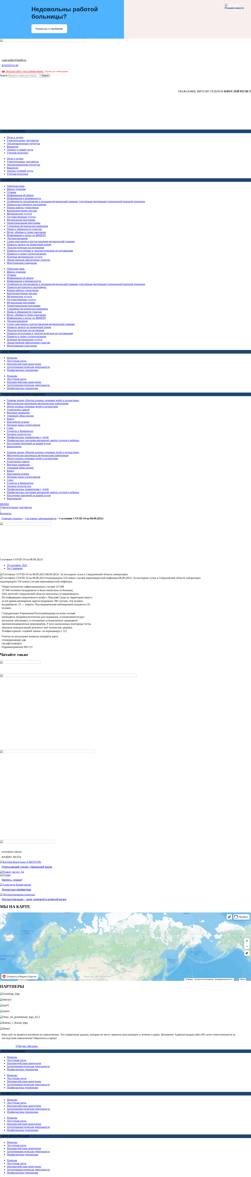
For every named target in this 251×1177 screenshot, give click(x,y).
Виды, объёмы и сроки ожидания (26, 232)
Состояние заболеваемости (41, 518)
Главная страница (12, 518)
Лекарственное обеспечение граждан (28, 259)
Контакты (5, 513)
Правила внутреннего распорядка (26, 204)
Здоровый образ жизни (20, 415)
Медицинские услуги (19, 213)
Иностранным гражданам (22, 262)
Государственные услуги (21, 216)
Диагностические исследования (25, 247)
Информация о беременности (24, 198)
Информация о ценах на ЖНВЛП (26, 235)
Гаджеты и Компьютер (20, 431)
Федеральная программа (21, 219)
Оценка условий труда (20, 149)
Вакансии (12, 146)
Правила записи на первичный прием (29, 244)
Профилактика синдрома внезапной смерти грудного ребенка (43, 440)
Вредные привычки (18, 412)
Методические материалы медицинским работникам (37, 403)
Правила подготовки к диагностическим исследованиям (40, 250)
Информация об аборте (20, 195)
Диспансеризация (17, 238)
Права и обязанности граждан (24, 229)
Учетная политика (17, 152)
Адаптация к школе (18, 409)
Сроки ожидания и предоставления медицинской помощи (41, 241)
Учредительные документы (23, 140)
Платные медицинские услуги (24, 256)
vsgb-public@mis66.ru (14, 60)
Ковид (10, 418)
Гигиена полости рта (19, 434)
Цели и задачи (15, 137)
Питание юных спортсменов (23, 424)
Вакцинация (14, 446)
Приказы (12, 357)
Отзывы (11, 192)
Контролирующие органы (22, 210)
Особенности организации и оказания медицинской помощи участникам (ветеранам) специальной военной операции (76, 201)
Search (3, 75)
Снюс (10, 428)
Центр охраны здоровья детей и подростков (32, 406)
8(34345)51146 (10, 65)
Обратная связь (16, 186)
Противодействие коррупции (24, 363)
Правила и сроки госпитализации (26, 253)
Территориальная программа (23, 222)
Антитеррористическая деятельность (28, 367)
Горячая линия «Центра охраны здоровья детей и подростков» (43, 400)
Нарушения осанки (18, 421)
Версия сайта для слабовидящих (24, 71)
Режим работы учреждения (22, 207)
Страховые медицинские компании (27, 226)
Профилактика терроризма (22, 370)
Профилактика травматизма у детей (28, 437)
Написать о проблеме (49, 28)
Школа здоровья (16, 189)
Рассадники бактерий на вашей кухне (29, 443)
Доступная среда (16, 360)
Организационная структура (23, 143)
